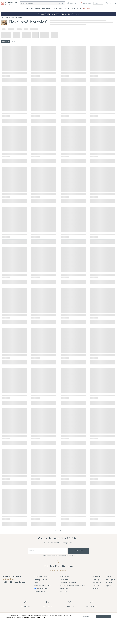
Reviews (96, 588)
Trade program (98, 3)
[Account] (107, 4)
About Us (108, 577)
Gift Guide (108, 583)
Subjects (7, 17)
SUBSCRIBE (79, 551)
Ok (104, 616)
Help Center (64, 577)
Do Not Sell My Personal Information (72, 586)
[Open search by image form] (59, 3)
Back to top (58, 530)
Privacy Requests (42, 588)
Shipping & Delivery (40, 580)
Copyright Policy (39, 591)
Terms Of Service (63, 555)
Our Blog (96, 580)
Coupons (108, 586)
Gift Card (96, 586)
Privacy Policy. (72, 555)
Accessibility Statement (68, 583)
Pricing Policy (64, 588)
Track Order (64, 580)
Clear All (13, 41)
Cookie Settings (29, 617)
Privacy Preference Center (42, 586)
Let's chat (63, 591)
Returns (36, 583)
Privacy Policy (41, 617)
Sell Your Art (97, 583)
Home (2, 17)
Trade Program (110, 580)
